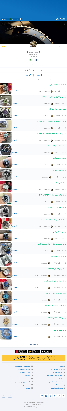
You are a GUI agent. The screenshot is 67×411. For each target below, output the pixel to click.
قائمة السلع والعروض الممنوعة (22, 382)
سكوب (50, 80)
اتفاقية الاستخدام (58, 372)
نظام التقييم (59, 379)
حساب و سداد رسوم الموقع (23, 366)
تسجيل (61, 366)
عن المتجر (38, 80)
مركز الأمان (28, 376)
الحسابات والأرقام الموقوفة (55, 382)
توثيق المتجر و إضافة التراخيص (54, 376)
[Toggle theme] (20, 19)
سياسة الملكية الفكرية (57, 388)
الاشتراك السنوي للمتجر (56, 369)
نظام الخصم (27, 379)
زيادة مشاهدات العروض (24, 369)
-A (4, 396)
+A (10, 396)
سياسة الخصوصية (26, 385)
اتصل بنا (28, 388)
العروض (61, 80)
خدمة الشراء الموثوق (25, 372)
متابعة (62, 46)
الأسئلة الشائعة (59, 385)
